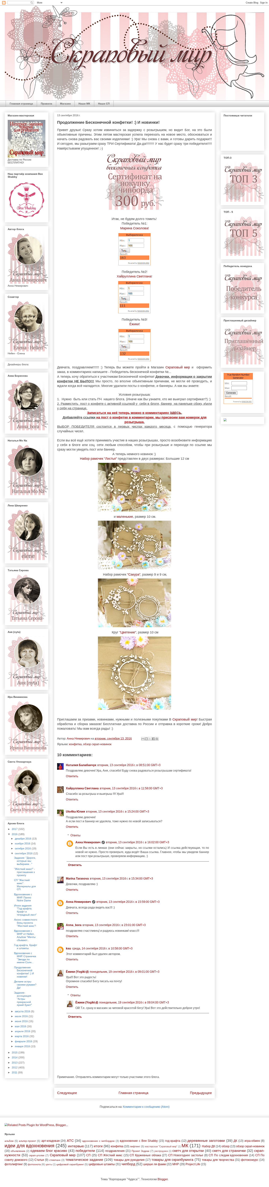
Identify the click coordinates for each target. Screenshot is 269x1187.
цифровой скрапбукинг (70, 1164)
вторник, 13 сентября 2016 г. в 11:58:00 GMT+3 (131, 788)
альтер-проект (27, 1140)
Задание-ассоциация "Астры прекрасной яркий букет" (23, 998)
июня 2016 (22, 1021)
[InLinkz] (225, 419)
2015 (15, 1052)
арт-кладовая (50, 1140)
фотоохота (34, 1164)
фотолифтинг (14, 1164)
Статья (39, 1159)
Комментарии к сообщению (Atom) (146, 1106)
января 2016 (23, 1046)
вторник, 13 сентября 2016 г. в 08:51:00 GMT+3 (128, 765)
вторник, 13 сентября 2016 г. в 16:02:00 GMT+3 (137, 842)
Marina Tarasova (77, 878)
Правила (46, 103)
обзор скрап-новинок (97, 744)
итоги (98, 1146)
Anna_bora (73, 925)
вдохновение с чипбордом (98, 1140)
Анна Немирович (87, 842)
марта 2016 (22, 1036)
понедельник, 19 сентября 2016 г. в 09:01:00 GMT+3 (124, 971)
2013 (15, 1062)
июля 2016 (22, 1016)
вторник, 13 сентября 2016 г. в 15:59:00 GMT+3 (128, 901)
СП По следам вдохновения (228, 1155)
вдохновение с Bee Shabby (139, 1140)
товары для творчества (218, 1159)
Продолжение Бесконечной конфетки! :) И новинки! (24, 972)
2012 (15, 1067)
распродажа (161, 1151)
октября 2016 (23, 848)
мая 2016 (21, 1026)
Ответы (75, 835)
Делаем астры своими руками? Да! (25, 984)
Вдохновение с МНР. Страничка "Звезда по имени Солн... (25, 958)
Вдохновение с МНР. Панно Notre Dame (23, 897)
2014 (15, 1057)
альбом (9, 1140)
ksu (68, 948)
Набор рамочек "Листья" (98, 458)
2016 (15, 834)
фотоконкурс (249, 1159)
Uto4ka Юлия (75, 811)
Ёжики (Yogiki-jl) (77, 971)
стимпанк (54, 1159)
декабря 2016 (23, 838)
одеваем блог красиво (48, 1151)
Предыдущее (201, 1093)
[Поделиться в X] (150, 739)
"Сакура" (133, 574)
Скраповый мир (177, 367)
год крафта (172, 1140)
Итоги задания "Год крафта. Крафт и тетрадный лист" (25, 910)
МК (185, 1145)
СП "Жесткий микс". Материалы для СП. (25, 885)
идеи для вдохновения (29, 1145)
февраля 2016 (24, 1041)
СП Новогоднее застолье (185, 1155)
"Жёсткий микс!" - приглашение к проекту (24, 872)
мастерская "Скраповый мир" (161, 1146)
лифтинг (135, 1146)
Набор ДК (208, 1146)
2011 (15, 1072)
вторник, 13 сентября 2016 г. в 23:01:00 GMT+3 (114, 925)
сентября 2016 (24, 853)
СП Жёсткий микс (110, 1155)
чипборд (128, 1164)
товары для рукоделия (129, 1159)
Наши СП (104, 103)
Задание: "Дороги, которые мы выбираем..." (25, 860)
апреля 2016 (23, 1031)
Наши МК (84, 103)
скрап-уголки (36, 1155)
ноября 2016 (23, 843)
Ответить (72, 776)
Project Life (193, 1164)
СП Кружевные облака (145, 1155)
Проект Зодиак (140, 1150)
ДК (235, 1140)
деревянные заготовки (206, 1141)
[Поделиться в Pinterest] (157, 739)
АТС (70, 1141)
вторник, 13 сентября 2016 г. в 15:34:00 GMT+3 (121, 878)
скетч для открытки (188, 1151)
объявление (18, 1150)
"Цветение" (127, 632)
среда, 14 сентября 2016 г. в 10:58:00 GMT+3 (102, 948)
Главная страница (21, 103)
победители (85, 1151)
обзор (225, 1146)
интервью (76, 1146)
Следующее (67, 1093)
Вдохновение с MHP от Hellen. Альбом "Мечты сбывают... (25, 935)
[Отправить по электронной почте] (143, 739)
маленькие (125, 516)
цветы (49, 1164)
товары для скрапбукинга (172, 1160)
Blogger (163, 1179)
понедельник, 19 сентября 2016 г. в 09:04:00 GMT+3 (134, 1002)
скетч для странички (229, 1151)
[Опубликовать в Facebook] (153, 739)
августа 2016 (23, 1011)
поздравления (115, 1150)
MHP (175, 1164)
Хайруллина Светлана (134, 276)
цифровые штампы (102, 1164)
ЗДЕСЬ (175, 413)
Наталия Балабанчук (81, 765)
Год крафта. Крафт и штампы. (25, 947)
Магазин (65, 103)
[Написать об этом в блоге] (146, 739)
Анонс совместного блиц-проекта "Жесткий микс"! (25, 922)
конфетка (75, 744)
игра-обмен (252, 1140)
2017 (15, 829)
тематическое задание (84, 1160)
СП (88, 1155)
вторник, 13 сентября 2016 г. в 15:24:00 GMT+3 (117, 811)
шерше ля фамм (154, 1164)
